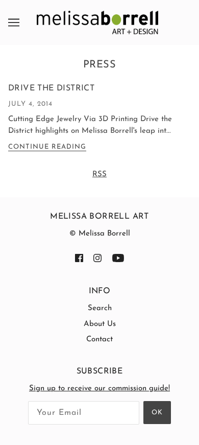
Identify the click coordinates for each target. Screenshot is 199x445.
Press (99, 65)
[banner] (97, 22)
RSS (99, 174)
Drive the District (51, 88)
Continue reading (47, 147)
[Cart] (191, 22)
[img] (79, 258)
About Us (100, 324)
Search (100, 308)
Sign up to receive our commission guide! (99, 388)
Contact (99, 339)
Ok (157, 412)
